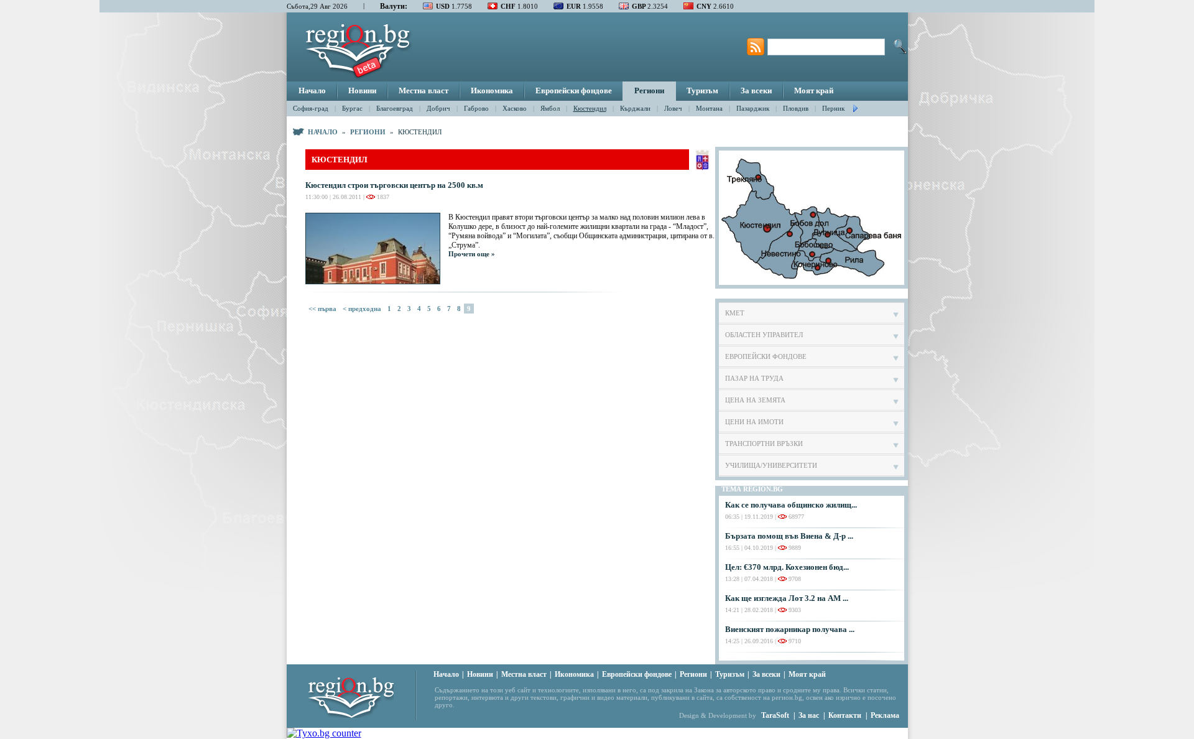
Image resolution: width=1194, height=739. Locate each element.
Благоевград (394, 108)
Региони (649, 90)
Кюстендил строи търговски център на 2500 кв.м (394, 185)
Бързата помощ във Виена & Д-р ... (789, 536)
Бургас (352, 108)
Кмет (734, 313)
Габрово (476, 108)
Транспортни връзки (764, 443)
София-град (310, 108)
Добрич (438, 108)
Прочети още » (471, 254)
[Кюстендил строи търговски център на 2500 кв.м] (376, 248)
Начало (312, 90)
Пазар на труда (754, 378)
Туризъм (702, 90)
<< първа (322, 308)
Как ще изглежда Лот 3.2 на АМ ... (786, 598)
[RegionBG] (361, 694)
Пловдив (795, 108)
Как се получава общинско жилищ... (791, 504)
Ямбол (550, 108)
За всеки (756, 90)
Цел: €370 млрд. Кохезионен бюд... (787, 567)
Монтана (709, 108)
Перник (833, 108)
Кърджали (635, 108)
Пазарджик (752, 108)
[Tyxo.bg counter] (324, 733)
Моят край (813, 90)
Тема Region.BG (752, 489)
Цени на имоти (754, 421)
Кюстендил (589, 108)
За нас (808, 715)
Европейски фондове (573, 90)
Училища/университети (771, 465)
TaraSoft (775, 715)
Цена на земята (755, 400)
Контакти (844, 715)
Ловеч (673, 108)
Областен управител (764, 334)
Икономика (492, 90)
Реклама (885, 715)
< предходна (362, 308)
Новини (362, 90)
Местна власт (423, 90)
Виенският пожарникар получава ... (789, 629)
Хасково (514, 108)
